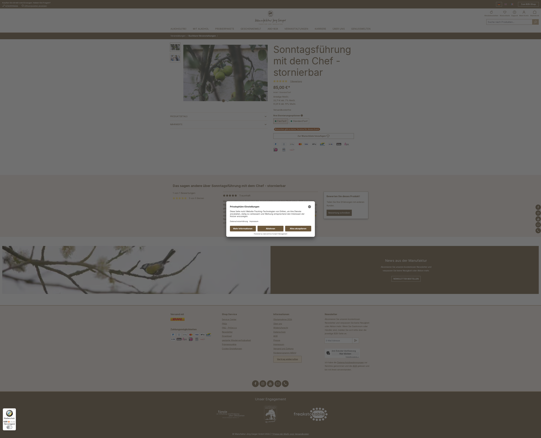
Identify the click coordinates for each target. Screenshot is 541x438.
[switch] (9, 427)
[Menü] (14, 410)
